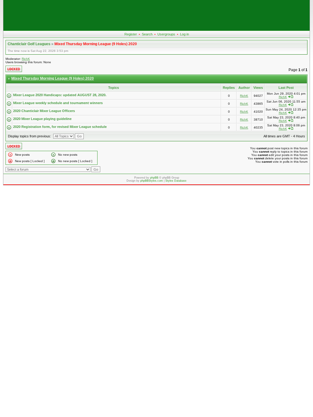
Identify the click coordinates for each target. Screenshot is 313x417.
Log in (184, 34)
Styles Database (175, 180)
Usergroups (166, 34)
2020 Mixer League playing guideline (42, 119)
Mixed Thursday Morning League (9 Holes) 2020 (95, 44)
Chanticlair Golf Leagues (29, 44)
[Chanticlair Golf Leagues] (156, 29)
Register (130, 34)
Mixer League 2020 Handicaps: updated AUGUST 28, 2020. (59, 95)
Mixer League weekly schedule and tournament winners (58, 103)
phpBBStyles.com (151, 180)
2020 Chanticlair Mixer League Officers (44, 111)
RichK (26, 58)
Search (147, 34)
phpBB (154, 177)
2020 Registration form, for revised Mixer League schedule (60, 127)
